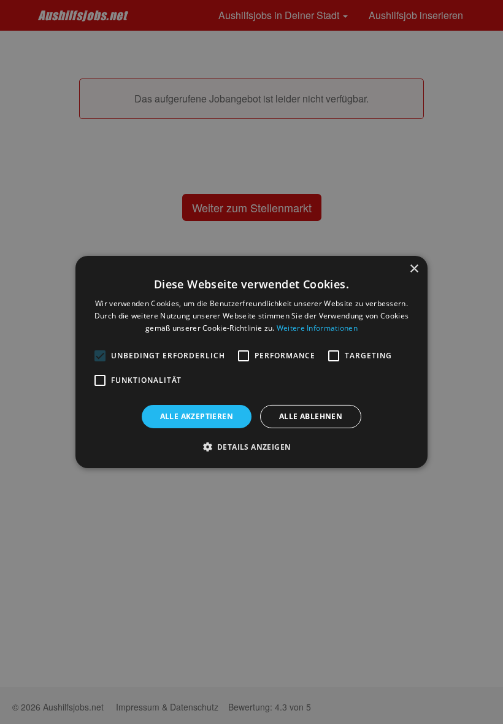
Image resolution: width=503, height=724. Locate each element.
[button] (251, 447)
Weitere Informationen (317, 328)
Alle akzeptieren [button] (196, 416)
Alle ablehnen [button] (310, 416)
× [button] (413, 269)
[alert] (251, 362)
